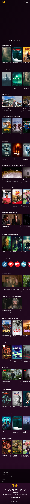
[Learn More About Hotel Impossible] (21, 111)
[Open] (27, 2)
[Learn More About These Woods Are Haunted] (21, 290)
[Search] (24, 2)
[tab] (9, 40)
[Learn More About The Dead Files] (21, 229)
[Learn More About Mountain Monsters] (21, 313)
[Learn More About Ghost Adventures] (21, 384)
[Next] (28, 21)
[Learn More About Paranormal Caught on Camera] (21, 182)
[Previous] (2, 21)
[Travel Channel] (3, 2)
